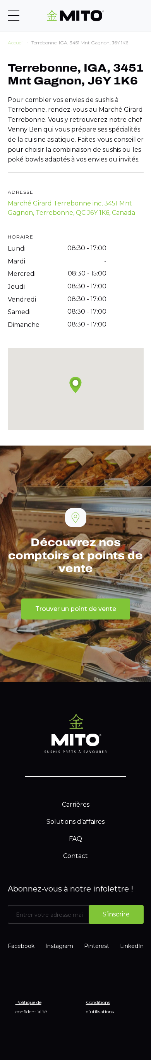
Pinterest (96, 945)
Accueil (16, 43)
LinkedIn (132, 945)
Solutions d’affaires (75, 821)
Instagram (59, 945)
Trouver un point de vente (75, 608)
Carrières (75, 804)
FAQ (75, 838)
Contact (75, 856)
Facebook (21, 945)
